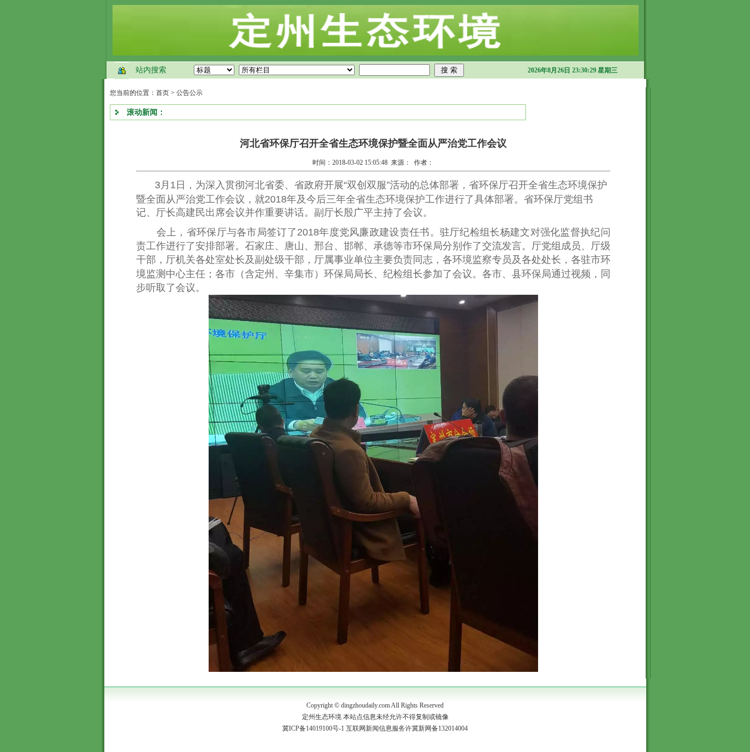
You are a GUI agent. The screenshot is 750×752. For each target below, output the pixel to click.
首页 (162, 93)
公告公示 (189, 93)
